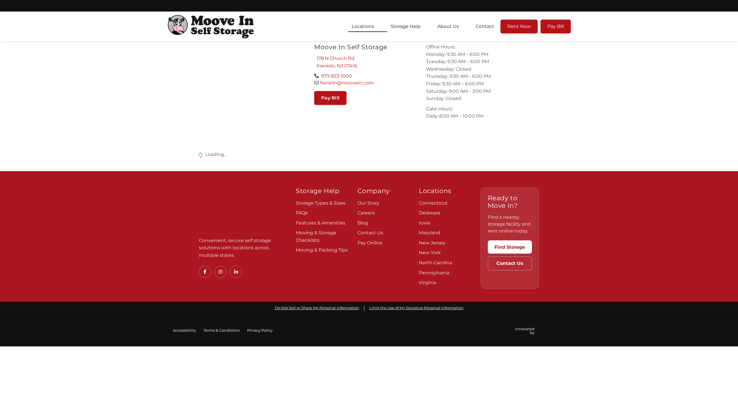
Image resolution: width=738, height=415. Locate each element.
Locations (363, 26)
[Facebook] (205, 272)
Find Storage (509, 247)
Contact (485, 26)
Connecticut (433, 203)
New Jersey (432, 243)
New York (430, 252)
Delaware (429, 213)
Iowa (424, 223)
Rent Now (519, 26)
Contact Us (370, 232)
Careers (366, 213)
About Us (448, 26)
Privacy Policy (260, 330)
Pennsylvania (434, 273)
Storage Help (406, 26)
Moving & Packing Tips (322, 250)
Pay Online (369, 243)
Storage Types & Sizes (320, 203)
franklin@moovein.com (346, 83)
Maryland (429, 232)
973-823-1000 (336, 76)
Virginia (427, 282)
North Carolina (435, 262)
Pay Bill (555, 26)
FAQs (302, 213)
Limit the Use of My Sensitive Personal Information (416, 308)
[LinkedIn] (236, 272)
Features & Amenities (320, 223)
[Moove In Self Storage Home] (239, 209)
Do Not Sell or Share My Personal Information (317, 308)
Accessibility (184, 330)
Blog (362, 223)
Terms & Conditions (222, 330)
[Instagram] (220, 272)
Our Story (368, 203)
